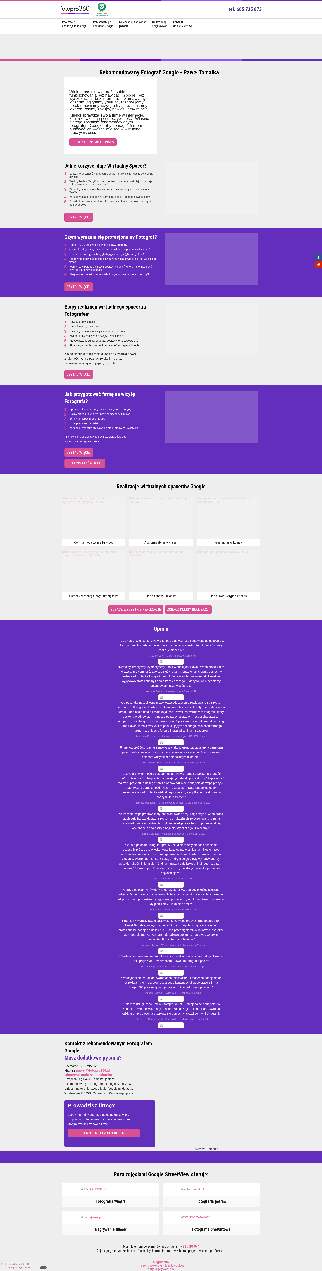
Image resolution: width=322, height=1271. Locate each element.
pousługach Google (103, 24)
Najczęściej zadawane (132, 24)
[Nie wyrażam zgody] (43, 1266)
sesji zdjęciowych (159, 24)
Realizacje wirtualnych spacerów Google (161, 486)
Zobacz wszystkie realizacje (136, 609)
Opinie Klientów (182, 24)
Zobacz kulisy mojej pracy (93, 142)
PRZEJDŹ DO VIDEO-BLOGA (104, 1133)
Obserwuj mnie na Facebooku (88, 1075)
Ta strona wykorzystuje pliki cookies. (161, 1263)
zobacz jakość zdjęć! (74, 24)
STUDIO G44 (191, 1246)
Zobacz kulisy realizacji (188, 609)
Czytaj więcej (79, 217)
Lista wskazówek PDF (85, 463)
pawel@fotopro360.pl (93, 1070)
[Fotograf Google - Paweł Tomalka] (75, 15)
